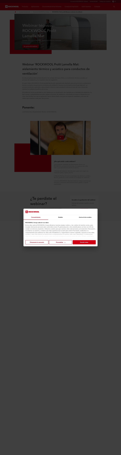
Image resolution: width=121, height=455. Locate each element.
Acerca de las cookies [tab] (85, 217)
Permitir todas (84, 242)
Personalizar (59, 242)
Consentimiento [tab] (35, 217)
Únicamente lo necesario (37, 242)
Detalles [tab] (60, 217)
